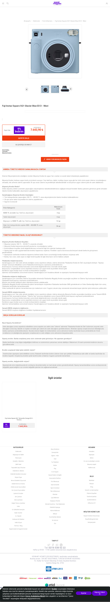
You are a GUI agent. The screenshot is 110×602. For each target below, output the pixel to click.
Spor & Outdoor (55, 488)
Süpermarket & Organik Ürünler (18, 529)
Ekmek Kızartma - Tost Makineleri (55, 504)
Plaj (55, 468)
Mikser (55, 514)
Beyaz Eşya (18, 477)
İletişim (91, 483)
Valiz (18, 506)
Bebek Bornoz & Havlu (18, 484)
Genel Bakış (5, 150)
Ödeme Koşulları (92, 493)
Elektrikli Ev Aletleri (18, 471)
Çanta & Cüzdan (18, 493)
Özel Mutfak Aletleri (55, 517)
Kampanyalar (91, 522)
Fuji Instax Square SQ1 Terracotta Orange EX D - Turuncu (19, 419)
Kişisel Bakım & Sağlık (55, 475)
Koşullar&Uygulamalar (91, 519)
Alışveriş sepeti (91, 464)
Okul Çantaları (18, 500)
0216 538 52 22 (57, 547)
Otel (55, 459)
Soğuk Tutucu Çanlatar (18, 503)
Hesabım (91, 451)
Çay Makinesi (55, 497)
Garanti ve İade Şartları (91, 490)
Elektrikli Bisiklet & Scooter (18, 474)
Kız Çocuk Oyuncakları (18, 490)
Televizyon (18, 458)
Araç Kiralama (55, 449)
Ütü (55, 523)
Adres (91, 458)
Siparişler (91, 454)
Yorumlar (5, 151)
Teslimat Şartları (91, 496)
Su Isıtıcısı (55, 520)
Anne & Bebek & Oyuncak (18, 480)
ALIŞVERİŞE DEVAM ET (23, 145)
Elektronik (18, 451)
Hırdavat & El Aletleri (18, 519)
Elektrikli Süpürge (55, 507)
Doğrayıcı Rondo (55, 501)
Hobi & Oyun (18, 522)
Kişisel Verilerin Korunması (92, 516)
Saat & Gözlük (55, 484)
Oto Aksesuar (55, 481)
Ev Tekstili (18, 516)
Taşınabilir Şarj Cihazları (18, 467)
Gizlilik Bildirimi (91, 500)
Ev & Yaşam (55, 472)
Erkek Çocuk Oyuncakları (18, 487)
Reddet (54, 589)
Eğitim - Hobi (55, 455)
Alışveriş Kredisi (6, 153)
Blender (55, 494)
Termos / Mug (18, 526)
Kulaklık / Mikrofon (18, 461)
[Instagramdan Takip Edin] (57, 545)
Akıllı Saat (18, 464)
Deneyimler (55, 452)
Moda (55, 465)
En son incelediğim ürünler (92, 461)
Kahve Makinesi (55, 510)
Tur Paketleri (55, 462)
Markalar (91, 480)
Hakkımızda (91, 467)
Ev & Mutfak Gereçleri (18, 509)
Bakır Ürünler (18, 513)
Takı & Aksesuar (55, 491)
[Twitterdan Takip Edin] (49, 545)
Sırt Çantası (18, 496)
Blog (91, 487)
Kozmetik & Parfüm (55, 478)
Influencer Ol (91, 503)
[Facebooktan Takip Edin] (53, 545)
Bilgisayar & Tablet (18, 454)
